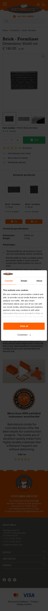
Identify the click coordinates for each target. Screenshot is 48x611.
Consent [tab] (9, 281)
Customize (22, 335)
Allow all (24, 326)
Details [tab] (24, 281)
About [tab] (39, 281)
